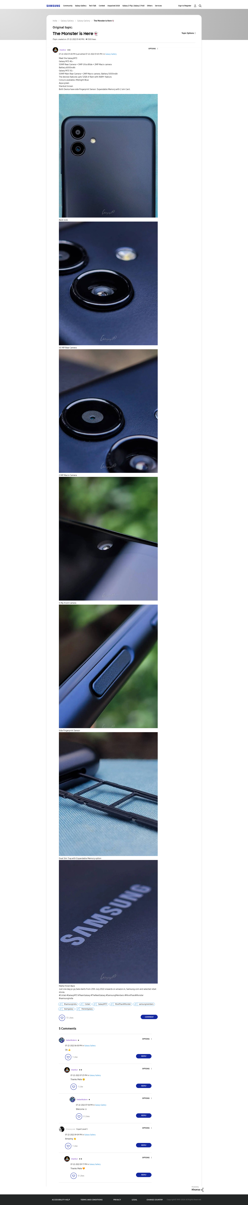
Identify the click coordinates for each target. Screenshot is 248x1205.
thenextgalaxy (87, 1009)
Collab (87, 1004)
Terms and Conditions (92, 1200)
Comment (149, 1017)
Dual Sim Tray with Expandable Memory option (80, 858)
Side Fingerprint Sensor (69, 730)
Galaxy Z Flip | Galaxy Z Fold (133, 6)
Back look (63, 220)
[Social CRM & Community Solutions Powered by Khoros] (197, 1189)
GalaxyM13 (102, 1004)
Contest (102, 6)
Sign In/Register (184, 6)
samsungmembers (146, 1004)
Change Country (155, 1200)
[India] (53, 6)
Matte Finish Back (67, 986)
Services (158, 6)
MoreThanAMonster (123, 1004)
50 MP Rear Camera (68, 347)
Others (149, 6)
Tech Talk (92, 6)
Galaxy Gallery (80, 6)
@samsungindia (70, 1004)
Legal (134, 1200)
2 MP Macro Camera (68, 475)
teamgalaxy (68, 1009)
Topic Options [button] (188, 33)
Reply (143, 1056)
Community (67, 6)
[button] (153, 49)
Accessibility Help (61, 1200)
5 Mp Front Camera (67, 603)
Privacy (117, 1200)
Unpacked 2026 (113, 6)
